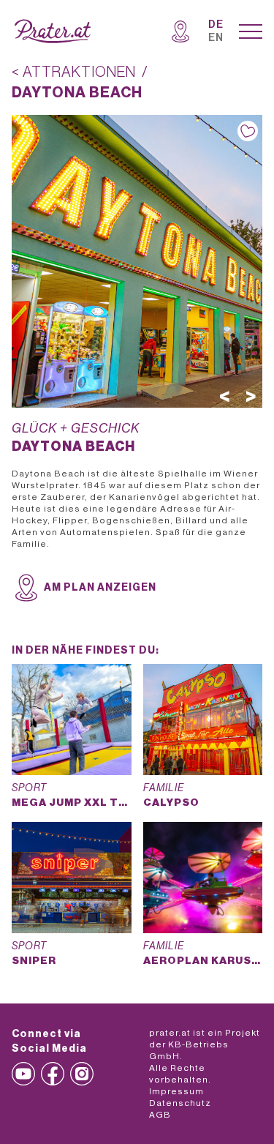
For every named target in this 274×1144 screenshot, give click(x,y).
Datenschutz (180, 1103)
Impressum (176, 1091)
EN (216, 38)
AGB (160, 1114)
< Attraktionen (74, 72)
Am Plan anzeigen (100, 588)
